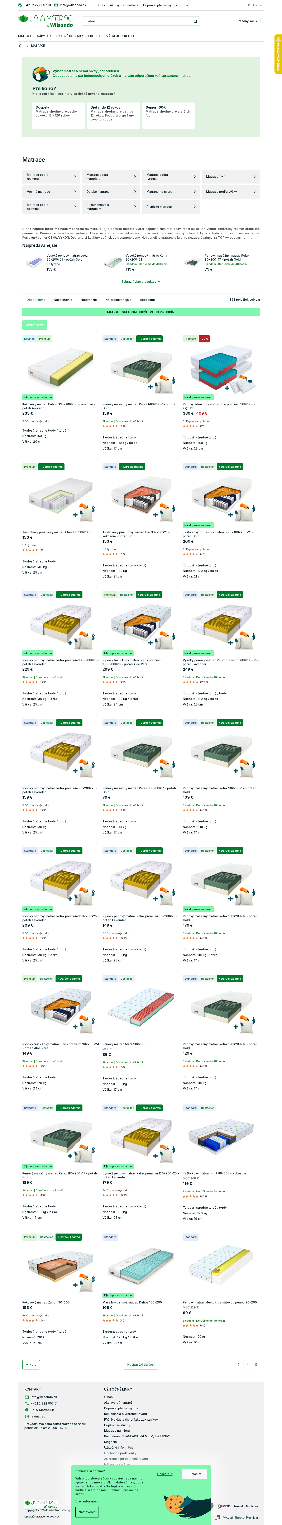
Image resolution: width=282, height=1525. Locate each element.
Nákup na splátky (117, 1464)
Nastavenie (87, 1512)
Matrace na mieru (117, 1430)
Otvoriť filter (35, 325)
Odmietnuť (165, 1474)
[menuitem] (25, 36)
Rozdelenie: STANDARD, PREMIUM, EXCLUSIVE (137, 1436)
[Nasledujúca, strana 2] (247, 1364)
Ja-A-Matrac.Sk (42, 1410)
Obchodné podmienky (120, 1453)
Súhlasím (194, 1474)
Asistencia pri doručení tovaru (126, 1458)
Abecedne (147, 299)
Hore (32, 1364)
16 (256, 1364)
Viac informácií (87, 1501)
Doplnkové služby (117, 1425)
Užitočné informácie (119, 1447)
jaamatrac (38, 1416)
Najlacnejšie (63, 299)
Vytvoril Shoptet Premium (240, 1517)
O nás (100, 5)
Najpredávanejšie (118, 299)
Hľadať (195, 21)
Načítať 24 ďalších (141, 1364)
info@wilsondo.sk (44, 1397)
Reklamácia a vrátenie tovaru (125, 1414)
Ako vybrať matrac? (124, 5)
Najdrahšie (89, 299)
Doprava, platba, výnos (160, 5)
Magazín (110, 1442)
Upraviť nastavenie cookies (42, 1516)
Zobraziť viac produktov (138, 281)
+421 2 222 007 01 (44, 1403)
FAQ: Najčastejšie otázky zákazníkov (131, 1419)
